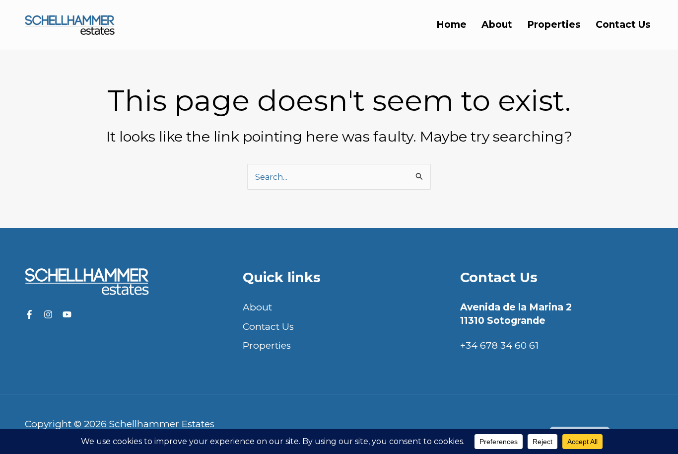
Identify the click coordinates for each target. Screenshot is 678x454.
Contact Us (623, 24)
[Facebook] (29, 314)
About (496, 24)
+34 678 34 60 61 (499, 345)
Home (451, 24)
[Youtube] (67, 314)
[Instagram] (48, 314)
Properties (554, 24)
